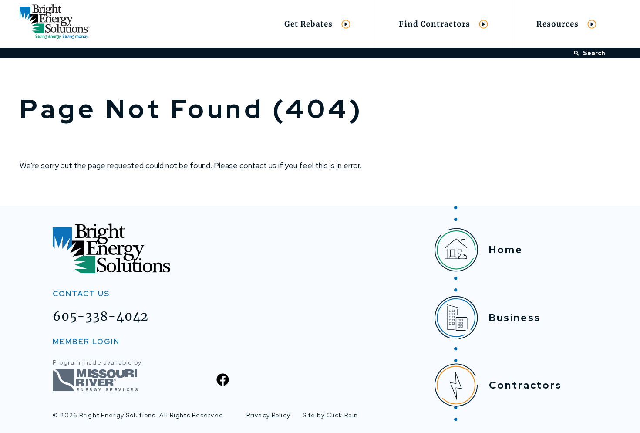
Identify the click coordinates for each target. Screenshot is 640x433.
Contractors (525, 385)
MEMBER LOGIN (86, 341)
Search (594, 53)
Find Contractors (434, 24)
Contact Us (81, 293)
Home (506, 249)
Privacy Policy (268, 415)
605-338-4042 (100, 316)
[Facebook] (222, 379)
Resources (557, 24)
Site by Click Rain (330, 415)
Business (515, 317)
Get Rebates (308, 24)
